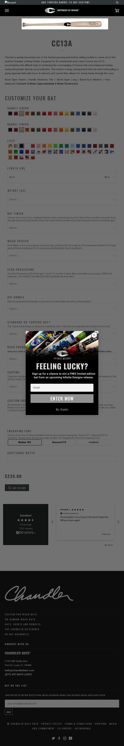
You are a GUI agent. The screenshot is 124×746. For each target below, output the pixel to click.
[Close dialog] (94, 335)
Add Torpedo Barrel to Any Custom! (65, 2)
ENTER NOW (62, 398)
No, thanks (62, 409)
